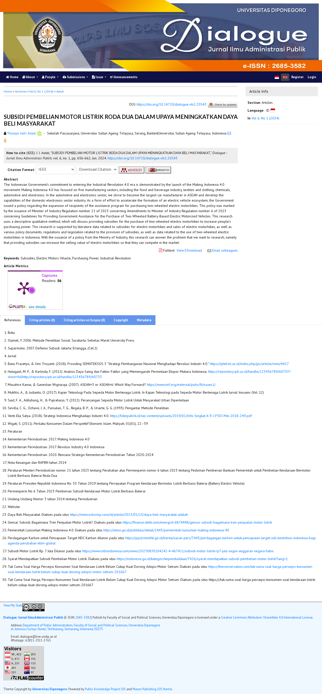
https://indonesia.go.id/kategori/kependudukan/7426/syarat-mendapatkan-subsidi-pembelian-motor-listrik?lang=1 (202, 559)
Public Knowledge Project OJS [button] (105, 689)
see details (37, 306)
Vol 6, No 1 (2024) (41, 91)
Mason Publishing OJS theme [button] (152, 689)
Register (297, 77)
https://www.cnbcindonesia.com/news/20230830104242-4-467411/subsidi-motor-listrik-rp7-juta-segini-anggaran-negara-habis (178, 551)
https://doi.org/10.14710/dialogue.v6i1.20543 (172, 104)
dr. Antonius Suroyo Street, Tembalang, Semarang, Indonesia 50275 (57, 629)
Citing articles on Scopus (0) (84, 320)
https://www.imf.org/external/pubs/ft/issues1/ (181, 384)
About (30, 77)
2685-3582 (83, 617)
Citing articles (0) (42, 320)
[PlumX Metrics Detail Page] (24, 288)
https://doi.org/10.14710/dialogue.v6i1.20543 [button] (143, 158)
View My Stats (13, 605)
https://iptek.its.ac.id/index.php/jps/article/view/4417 (249, 363)
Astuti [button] (60, 91)
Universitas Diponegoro (49, 689)
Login (312, 77)
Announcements (125, 77)
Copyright (121, 320)
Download (194, 250)
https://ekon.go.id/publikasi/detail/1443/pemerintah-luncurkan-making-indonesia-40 (166, 530)
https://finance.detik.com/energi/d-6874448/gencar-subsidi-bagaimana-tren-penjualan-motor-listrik (197, 522)
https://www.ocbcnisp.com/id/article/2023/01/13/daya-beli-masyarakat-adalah (129, 514)
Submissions (76, 77)
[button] (5, 140)
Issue (99, 77)
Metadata (144, 320)
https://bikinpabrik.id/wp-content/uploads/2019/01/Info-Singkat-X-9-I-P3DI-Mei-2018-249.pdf (181, 415)
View (180, 250)
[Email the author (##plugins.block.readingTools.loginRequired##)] (229, 133)
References (12, 320)
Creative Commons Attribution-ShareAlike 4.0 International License (267, 617)
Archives (20, 91)
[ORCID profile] (39, 133)
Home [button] (8, 91)
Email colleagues (225, 250)
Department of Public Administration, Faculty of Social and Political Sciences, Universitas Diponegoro (91, 625)
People (50, 77)
